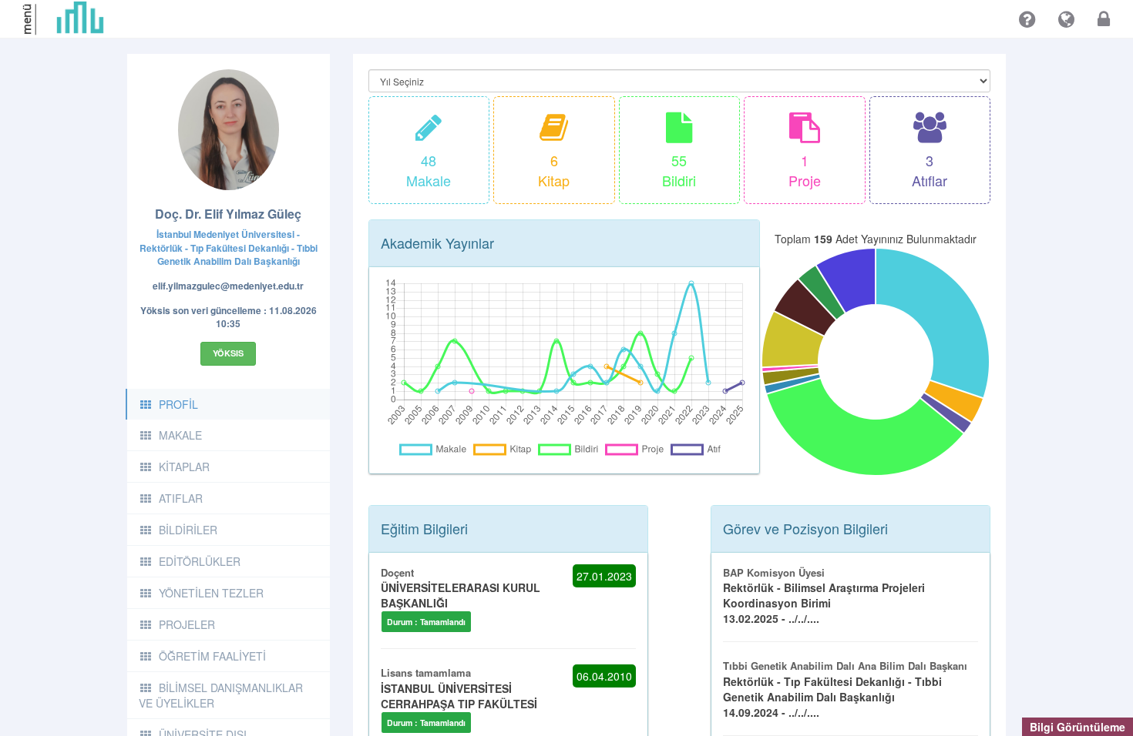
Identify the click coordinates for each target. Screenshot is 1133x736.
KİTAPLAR (184, 466)
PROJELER (187, 624)
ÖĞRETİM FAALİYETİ (212, 656)
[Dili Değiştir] (1066, 19)
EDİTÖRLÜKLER (199, 561)
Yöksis (228, 353)
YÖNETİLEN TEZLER (211, 593)
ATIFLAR (181, 498)
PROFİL (178, 404)
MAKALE (180, 435)
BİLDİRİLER (188, 529)
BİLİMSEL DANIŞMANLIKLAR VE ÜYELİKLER (221, 695)
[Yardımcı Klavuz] (1027, 19)
